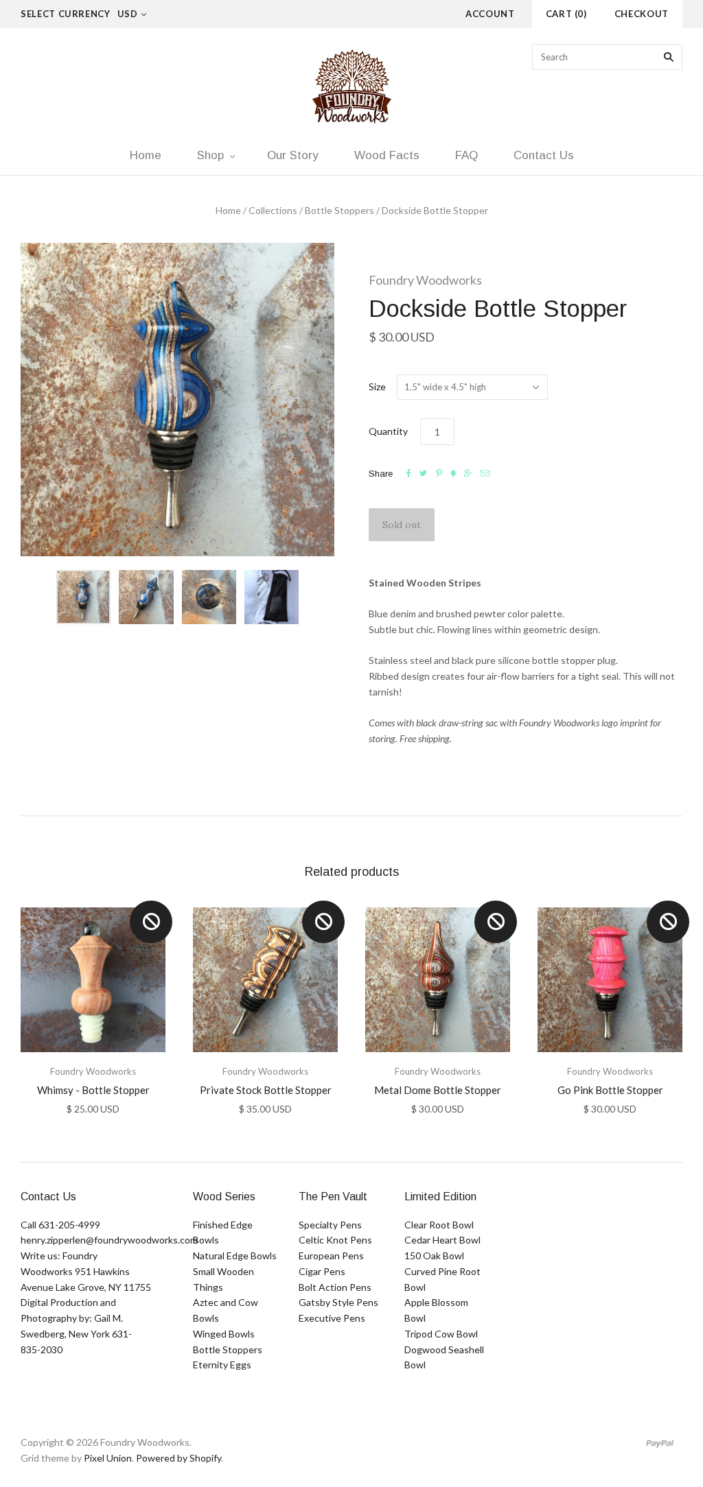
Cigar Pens (322, 1271)
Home (145, 155)
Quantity (388, 431)
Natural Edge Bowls (235, 1255)
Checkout (641, 13)
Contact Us (544, 155)
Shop (210, 155)
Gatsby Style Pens (338, 1302)
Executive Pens (332, 1318)
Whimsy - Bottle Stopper (93, 1090)
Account (490, 13)
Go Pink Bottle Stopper (610, 1090)
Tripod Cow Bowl (441, 1334)
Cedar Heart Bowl (442, 1240)
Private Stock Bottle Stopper (266, 1090)
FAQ (466, 155)
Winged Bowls (224, 1334)
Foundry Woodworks (425, 279)
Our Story (293, 155)
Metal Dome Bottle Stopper (437, 1090)
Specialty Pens (330, 1224)
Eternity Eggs (222, 1364)
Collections (273, 210)
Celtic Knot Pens (335, 1240)
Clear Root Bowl (439, 1224)
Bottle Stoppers (339, 210)
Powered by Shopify (178, 1458)
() (566, 13)
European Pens (331, 1255)
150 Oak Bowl (434, 1255)
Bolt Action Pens (335, 1287)
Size (377, 386)
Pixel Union (108, 1458)
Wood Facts (386, 155)
